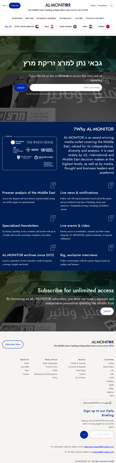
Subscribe (14, 5)
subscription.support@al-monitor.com (99, 446)
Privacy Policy (51, 366)
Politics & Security (95, 18)
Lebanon (110, 392)
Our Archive (80, 377)
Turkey (111, 363)
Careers (25, 374)
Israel (111, 377)
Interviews (17, 18)
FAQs (55, 370)
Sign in (5, 5)
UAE (112, 374)
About (26, 363)
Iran (112, 370)
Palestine (110, 381)
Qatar (111, 388)
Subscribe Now (12, 344)
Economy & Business (46, 18)
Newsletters (102, 5)
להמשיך (107, 311)
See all (8, 26)
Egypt (111, 384)
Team (26, 370)
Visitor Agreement (50, 363)
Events (93, 5)
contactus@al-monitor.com (103, 451)
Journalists (25, 366)
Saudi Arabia (108, 366)
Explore (29, 18)
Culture (79, 18)
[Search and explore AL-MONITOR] (111, 5)
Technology (65, 18)
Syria (112, 395)
